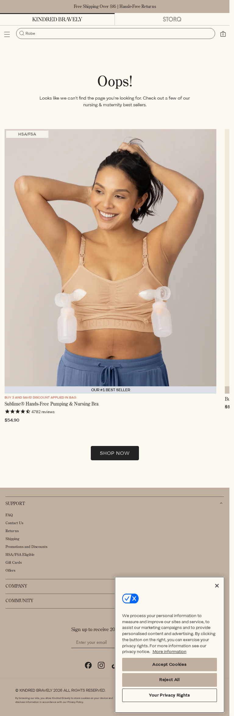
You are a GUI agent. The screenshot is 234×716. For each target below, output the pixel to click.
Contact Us (14, 523)
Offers (10, 570)
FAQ (9, 515)
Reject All (169, 679)
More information (169, 651)
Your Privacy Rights (169, 695)
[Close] (217, 585)
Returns (12, 530)
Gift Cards (13, 562)
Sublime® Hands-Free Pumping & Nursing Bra (51, 404)
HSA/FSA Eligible (19, 554)
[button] (7, 34)
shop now (115, 453)
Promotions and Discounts (26, 546)
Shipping (12, 538)
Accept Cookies (169, 664)
